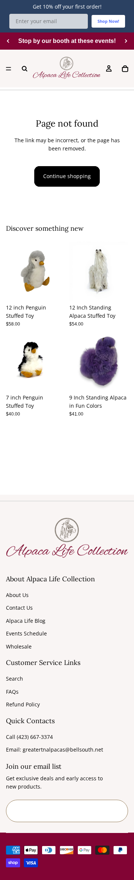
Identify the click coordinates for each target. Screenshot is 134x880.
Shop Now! (108, 21)
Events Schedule (26, 633)
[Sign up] (117, 811)
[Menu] (8, 68)
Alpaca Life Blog (25, 620)
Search (14, 678)
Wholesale (19, 646)
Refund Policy (23, 704)
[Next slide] (126, 41)
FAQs (12, 691)
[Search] (24, 68)
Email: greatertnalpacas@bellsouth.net (54, 749)
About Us (17, 594)
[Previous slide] (8, 41)
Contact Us (19, 607)
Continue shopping (67, 176)
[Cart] (125, 68)
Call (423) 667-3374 (29, 736)
